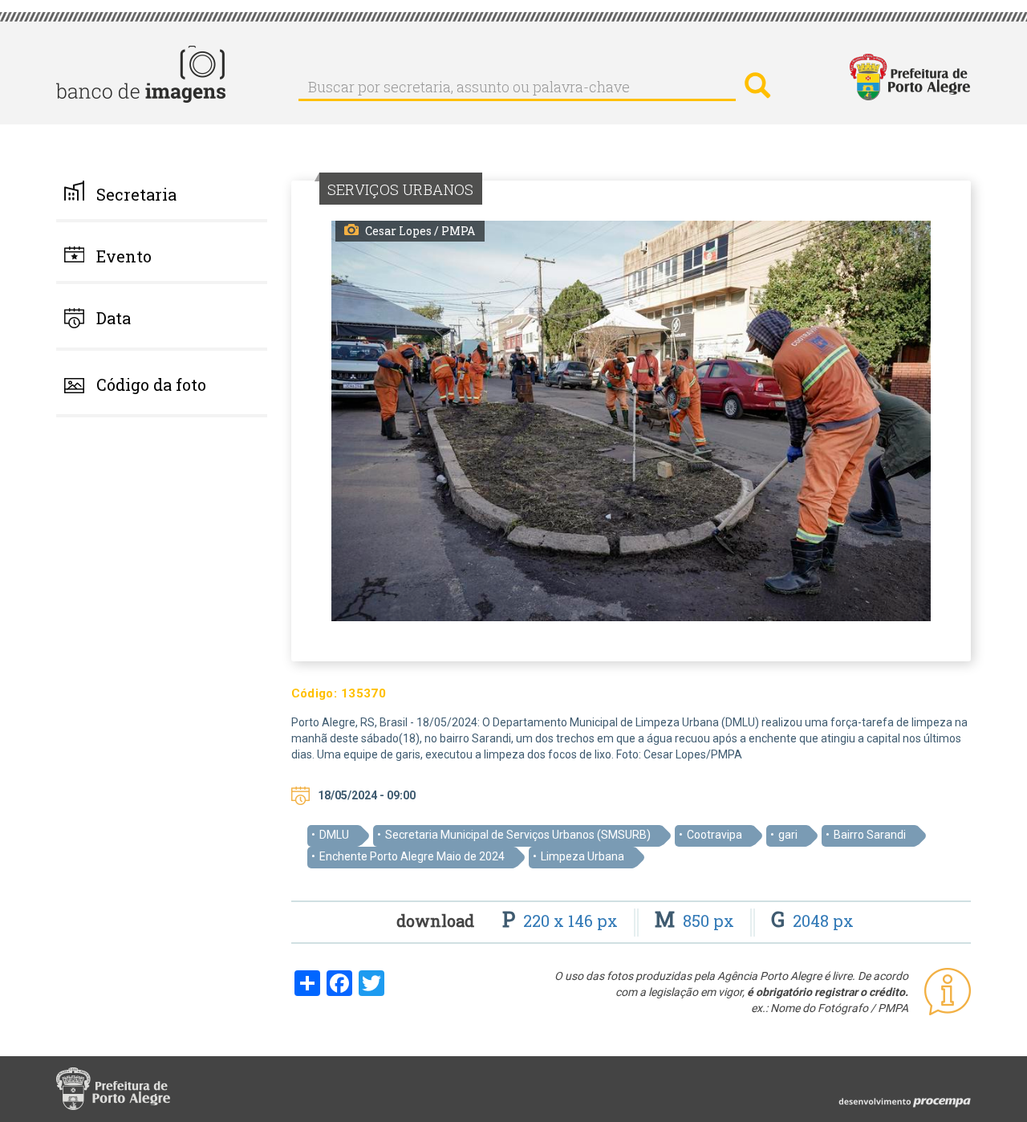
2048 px (812, 920)
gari (788, 834)
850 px (696, 920)
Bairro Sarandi (870, 834)
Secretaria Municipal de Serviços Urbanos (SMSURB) (518, 834)
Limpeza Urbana (582, 856)
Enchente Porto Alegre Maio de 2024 (412, 856)
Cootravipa (714, 834)
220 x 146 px (562, 920)
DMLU (334, 834)
